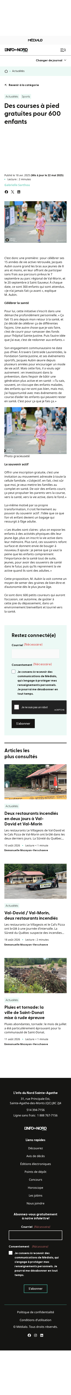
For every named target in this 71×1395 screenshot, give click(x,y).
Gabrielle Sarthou (17, 185)
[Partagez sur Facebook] (6, 192)
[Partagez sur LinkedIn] (19, 192)
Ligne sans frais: (35, 1115)
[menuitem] (51, 60)
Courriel (27, 645)
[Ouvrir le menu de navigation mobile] (63, 50)
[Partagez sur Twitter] (13, 192)
